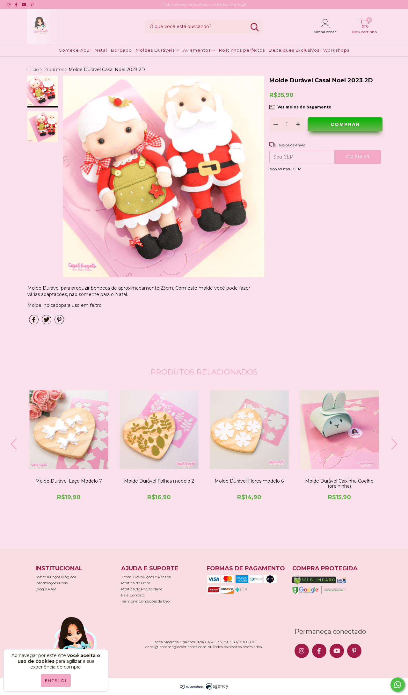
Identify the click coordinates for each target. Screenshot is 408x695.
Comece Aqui (75, 50)
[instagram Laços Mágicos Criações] (9, 4)
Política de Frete (135, 582)
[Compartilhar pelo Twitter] (46, 322)
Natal (101, 50)
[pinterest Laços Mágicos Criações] (32, 4)
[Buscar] (254, 27)
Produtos (53, 69)
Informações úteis (51, 582)
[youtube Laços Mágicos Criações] (23, 4)
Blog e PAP (45, 589)
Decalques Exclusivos (294, 50)
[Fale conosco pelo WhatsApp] (397, 684)
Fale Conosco (133, 595)
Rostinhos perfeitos (242, 50)
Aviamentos (197, 50)
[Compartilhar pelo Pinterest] (59, 322)
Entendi (56, 680)
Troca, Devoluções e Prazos (146, 576)
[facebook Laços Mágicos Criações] (16, 4)
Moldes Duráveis (156, 50)
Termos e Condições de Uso (145, 601)
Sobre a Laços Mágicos (55, 576)
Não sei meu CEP (285, 168)
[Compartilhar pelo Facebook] (34, 322)
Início (33, 69)
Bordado (121, 50)
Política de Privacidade (141, 589)
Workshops (336, 50)
